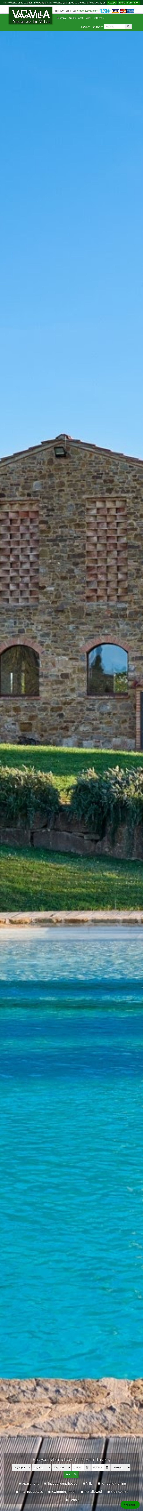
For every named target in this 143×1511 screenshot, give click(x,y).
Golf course (119, 1492)
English (97, 26)
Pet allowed (93, 1492)
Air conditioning (114, 1483)
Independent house (62, 1483)
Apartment (30, 1483)
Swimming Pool (63, 1492)
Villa (89, 1483)
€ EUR (84, 26)
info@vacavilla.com (87, 10)
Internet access (31, 1492)
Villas (89, 18)
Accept (112, 2)
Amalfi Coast (76, 18)
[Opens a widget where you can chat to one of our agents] (130, 1505)
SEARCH (70, 1474)
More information (129, 2)
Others (98, 18)
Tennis (74, 1500)
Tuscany (61, 18)
